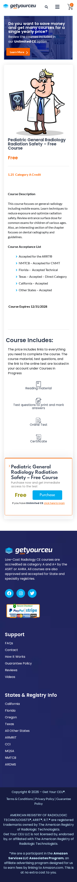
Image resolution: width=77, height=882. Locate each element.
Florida (10, 710)
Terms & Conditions (19, 799)
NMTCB (10, 757)
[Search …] (46, 7)
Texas (9, 724)
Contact (11, 650)
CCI (7, 744)
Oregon (11, 717)
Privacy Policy (44, 799)
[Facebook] (9, 593)
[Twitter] (32, 593)
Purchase (47, 495)
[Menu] (57, 6)
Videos (10, 677)
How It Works (15, 656)
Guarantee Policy (18, 663)
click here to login (54, 503)
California (12, 704)
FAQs (9, 643)
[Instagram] (20, 593)
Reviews (11, 670)
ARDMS (10, 764)
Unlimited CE (34, 503)
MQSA (9, 751)
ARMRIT (11, 737)
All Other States (17, 730)
